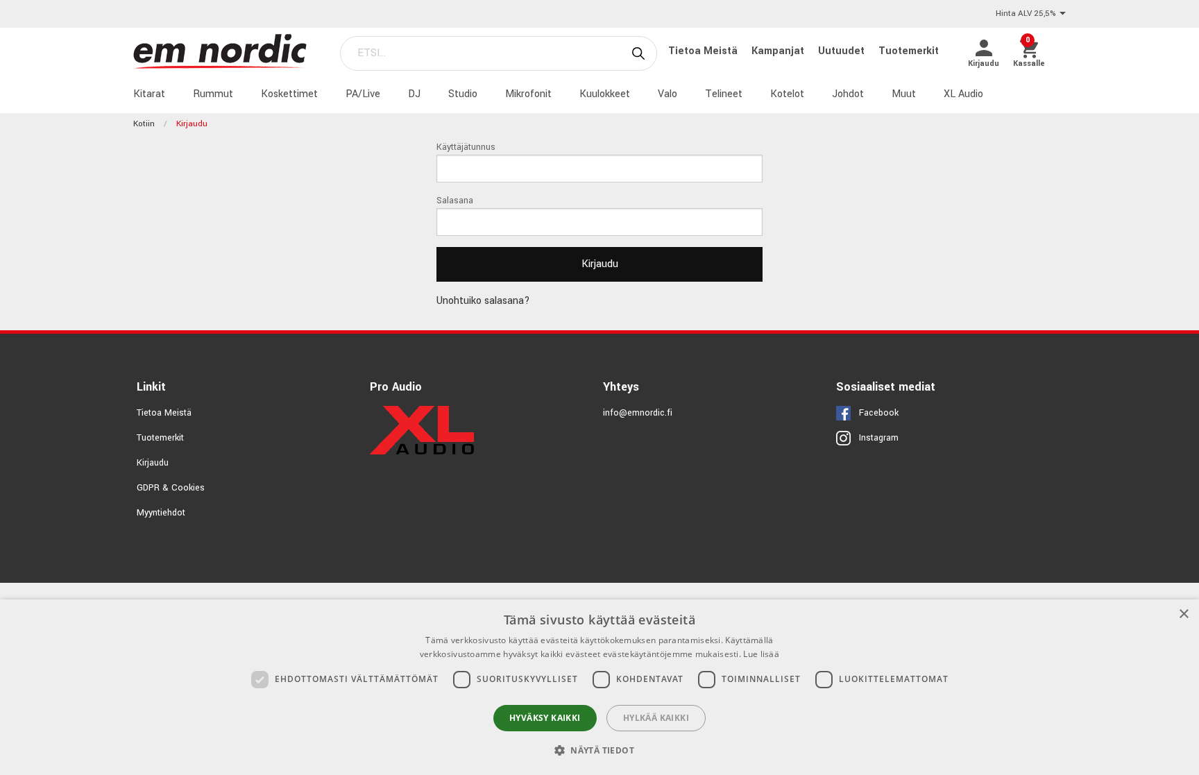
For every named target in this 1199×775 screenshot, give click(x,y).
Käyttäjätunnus (465, 147)
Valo (667, 94)
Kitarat (149, 94)
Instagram (879, 438)
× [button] (1183, 614)
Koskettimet (289, 94)
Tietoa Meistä (704, 51)
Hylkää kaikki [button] (656, 718)
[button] (599, 750)
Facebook (879, 413)
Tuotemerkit (908, 51)
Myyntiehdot (161, 512)
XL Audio (963, 94)
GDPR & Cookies (171, 488)
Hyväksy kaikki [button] (545, 718)
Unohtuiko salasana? (483, 300)
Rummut (213, 94)
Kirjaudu (153, 463)
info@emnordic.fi (637, 413)
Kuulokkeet (604, 94)
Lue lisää (761, 654)
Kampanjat (779, 51)
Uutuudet (842, 51)
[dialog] (599, 687)
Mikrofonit (528, 94)
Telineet (723, 94)
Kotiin (144, 123)
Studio (462, 94)
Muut (904, 94)
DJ (414, 94)
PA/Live (363, 94)
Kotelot (787, 94)
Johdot (848, 94)
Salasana (454, 200)
